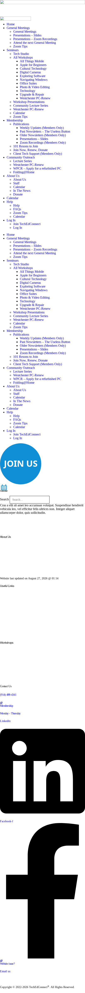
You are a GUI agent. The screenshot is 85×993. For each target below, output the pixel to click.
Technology (27, 90)
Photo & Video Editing (35, 87)
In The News (21, 190)
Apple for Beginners (33, 65)
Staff (16, 183)
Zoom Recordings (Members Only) (43, 142)
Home (11, 24)
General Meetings (18, 28)
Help (10, 201)
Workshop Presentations (29, 102)
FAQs (17, 209)
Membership (15, 120)
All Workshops (23, 57)
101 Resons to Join (25, 146)
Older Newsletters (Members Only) (43, 135)
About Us (13, 176)
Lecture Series (22, 161)
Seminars (13, 50)
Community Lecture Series (30, 105)
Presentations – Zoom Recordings (35, 39)
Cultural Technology (33, 68)
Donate (18, 194)
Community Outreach (21, 157)
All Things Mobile (32, 61)
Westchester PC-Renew (35, 98)
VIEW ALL (6, 678)
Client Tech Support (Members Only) (37, 153)
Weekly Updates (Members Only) (42, 127)
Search (4, 499)
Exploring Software (32, 76)
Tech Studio (21, 53)
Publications (21, 124)
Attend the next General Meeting (34, 42)
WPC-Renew (7, 608)
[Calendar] (4, 488)
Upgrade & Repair (32, 94)
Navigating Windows (33, 79)
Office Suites (28, 83)
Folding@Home (23, 172)
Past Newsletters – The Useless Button (45, 131)
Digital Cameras (30, 72)
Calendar (19, 113)
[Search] (52, 499)
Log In (11, 220)
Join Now (5, 614)
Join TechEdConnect (26, 224)
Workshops (6, 601)
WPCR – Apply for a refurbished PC (37, 168)
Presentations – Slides (27, 35)
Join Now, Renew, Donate (30, 150)
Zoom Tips (20, 46)
